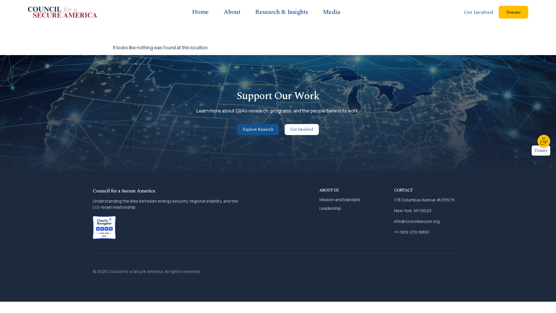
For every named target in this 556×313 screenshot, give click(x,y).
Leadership (330, 208)
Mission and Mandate (340, 199)
